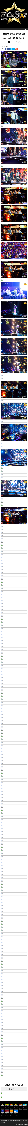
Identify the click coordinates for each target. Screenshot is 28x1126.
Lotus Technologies (23, 1124)
